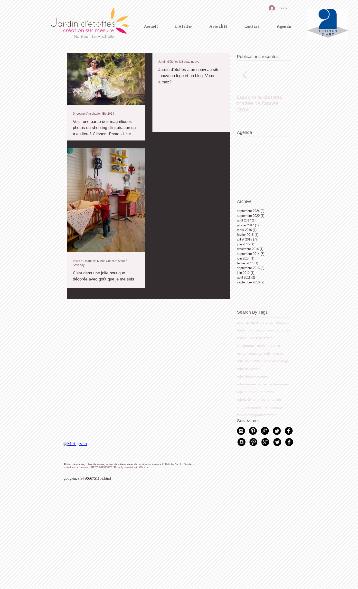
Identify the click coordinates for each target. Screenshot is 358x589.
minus (241, 353)
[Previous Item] (245, 75)
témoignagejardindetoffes (256, 415)
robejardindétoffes (251, 399)
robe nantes (279, 384)
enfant (242, 338)
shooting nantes (249, 407)
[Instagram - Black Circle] (241, 431)
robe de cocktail (249, 361)
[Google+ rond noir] (265, 431)
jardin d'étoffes (261, 338)
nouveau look (259, 353)
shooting (274, 399)
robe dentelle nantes (253, 376)
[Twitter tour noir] (277, 431)
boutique (282, 322)
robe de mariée (249, 369)
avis (240, 322)
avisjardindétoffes (259, 322)
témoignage (273, 407)
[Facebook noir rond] (289, 431)
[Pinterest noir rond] (253, 431)
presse (278, 353)
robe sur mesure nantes (255, 392)
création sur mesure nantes (269, 330)
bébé (241, 330)
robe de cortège (276, 361)
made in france (268, 346)
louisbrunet (245, 346)
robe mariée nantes (252, 384)
